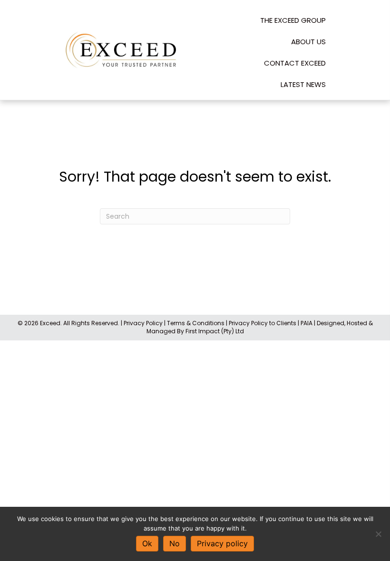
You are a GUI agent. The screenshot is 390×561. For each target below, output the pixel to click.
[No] (378, 534)
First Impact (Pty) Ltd (214, 331)
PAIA (306, 323)
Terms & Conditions (195, 323)
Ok (147, 543)
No (174, 543)
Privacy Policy (143, 323)
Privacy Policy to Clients (262, 323)
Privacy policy (222, 543)
